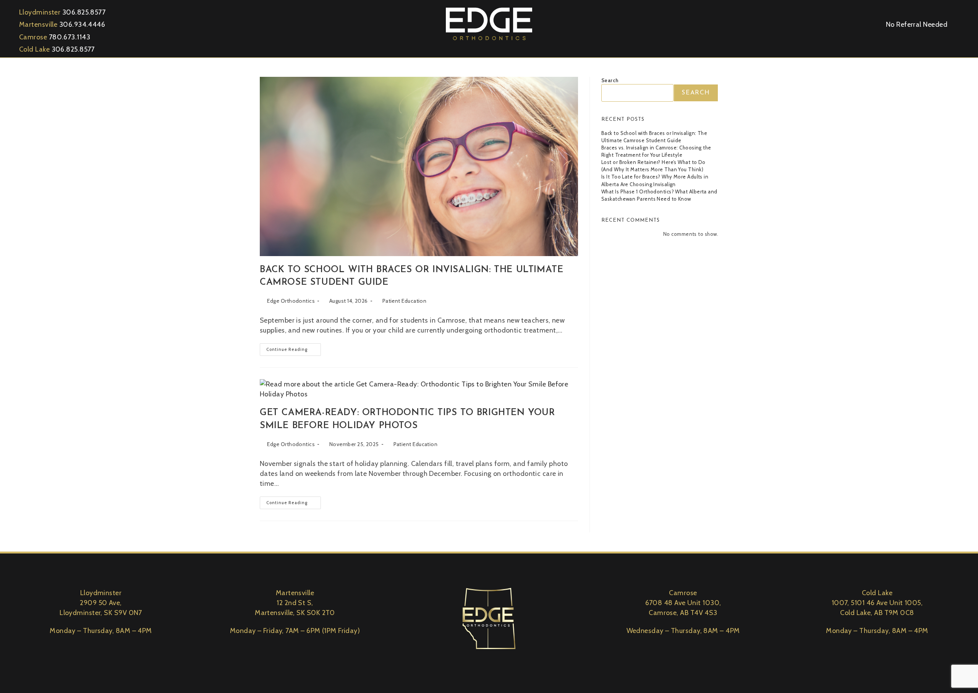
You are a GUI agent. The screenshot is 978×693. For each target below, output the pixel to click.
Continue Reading (293, 347)
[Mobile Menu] (961, 24)
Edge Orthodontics (291, 300)
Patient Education (404, 300)
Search (610, 80)
